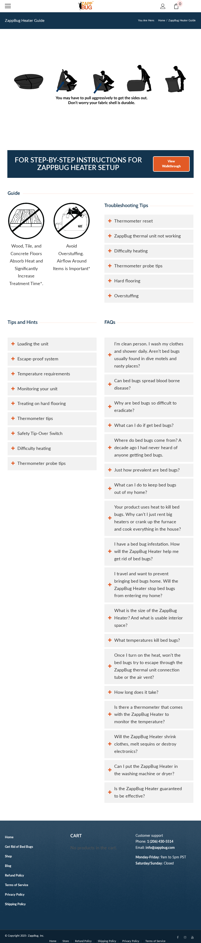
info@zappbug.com (160, 848)
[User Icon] (162, 6)
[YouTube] (192, 937)
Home (161, 20)
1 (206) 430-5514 (160, 841)
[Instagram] (185, 937)
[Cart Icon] (176, 6)
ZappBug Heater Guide (24, 21)
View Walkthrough (171, 164)
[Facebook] (177, 937)
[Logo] (86, 5)
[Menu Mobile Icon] (8, 6)
